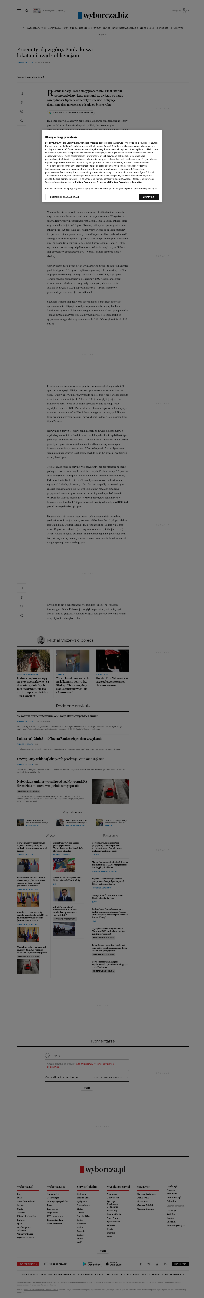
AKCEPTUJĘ (148, 197)
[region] (102, 166)
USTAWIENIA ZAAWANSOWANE (64, 197)
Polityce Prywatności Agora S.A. (126, 182)
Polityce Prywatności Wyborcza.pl (92, 182)
